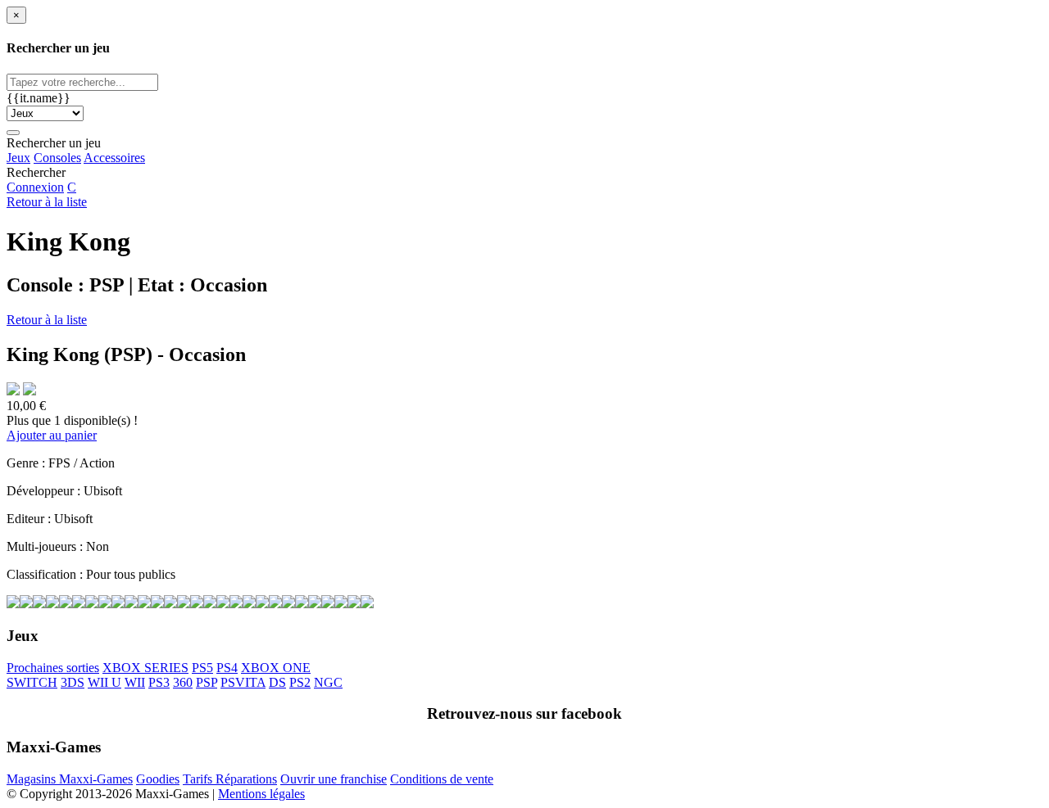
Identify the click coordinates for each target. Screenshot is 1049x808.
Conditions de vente (441, 779)
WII (135, 682)
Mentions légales (261, 794)
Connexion (35, 187)
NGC (328, 682)
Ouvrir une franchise (333, 779)
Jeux (18, 158)
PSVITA (243, 682)
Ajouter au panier (52, 435)
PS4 (227, 668)
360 (183, 682)
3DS (72, 682)
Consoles (57, 158)
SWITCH (32, 682)
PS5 (202, 668)
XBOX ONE (276, 668)
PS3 (159, 682)
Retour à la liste (47, 202)
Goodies (157, 779)
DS (277, 682)
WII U (104, 682)
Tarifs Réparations (230, 779)
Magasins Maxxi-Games (70, 779)
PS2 (300, 682)
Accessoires (114, 158)
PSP (206, 682)
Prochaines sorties (53, 668)
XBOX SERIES (145, 668)
